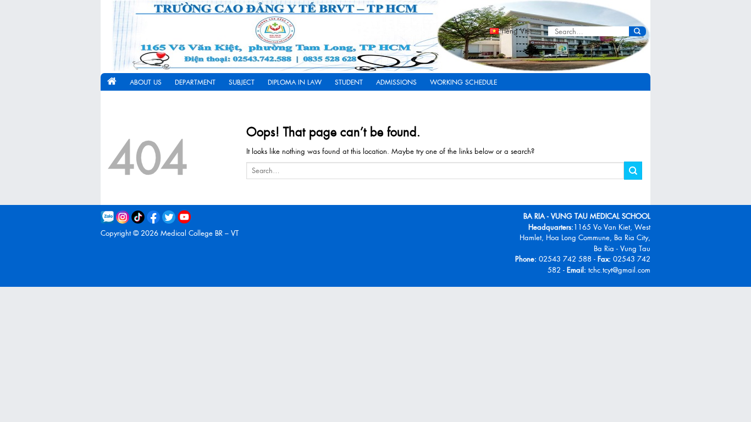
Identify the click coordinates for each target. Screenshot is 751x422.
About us (146, 82)
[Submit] (637, 31)
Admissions (396, 82)
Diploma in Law (295, 82)
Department (195, 82)
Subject (242, 82)
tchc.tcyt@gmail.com (619, 269)
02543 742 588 (565, 258)
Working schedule (463, 82)
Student (349, 82)
